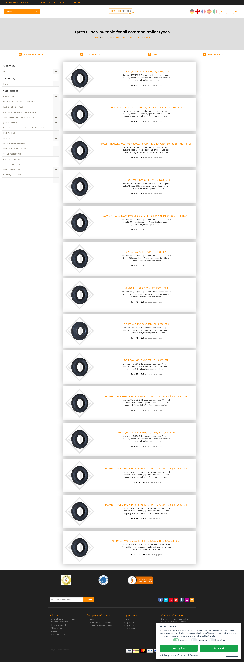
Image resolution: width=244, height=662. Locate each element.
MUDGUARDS (9, 133)
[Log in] (222, 11)
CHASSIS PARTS (10, 96)
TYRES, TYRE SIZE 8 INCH (139, 38)
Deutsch (192, 11)
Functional (202, 640)
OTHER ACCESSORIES (12, 154)
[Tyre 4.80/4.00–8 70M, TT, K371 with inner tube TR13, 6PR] (79, 114)
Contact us (82, 2)
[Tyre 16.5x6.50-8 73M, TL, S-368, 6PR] (79, 367)
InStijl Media (65, 650)
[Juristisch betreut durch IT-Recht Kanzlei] (140, 580)
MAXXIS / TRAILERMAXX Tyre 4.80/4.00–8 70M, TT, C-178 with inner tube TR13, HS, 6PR (146, 143)
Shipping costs (157, 85)
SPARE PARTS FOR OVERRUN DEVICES (19, 101)
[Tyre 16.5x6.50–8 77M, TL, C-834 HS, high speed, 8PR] (79, 403)
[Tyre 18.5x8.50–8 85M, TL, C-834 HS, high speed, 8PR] (79, 511)
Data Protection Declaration (100, 625)
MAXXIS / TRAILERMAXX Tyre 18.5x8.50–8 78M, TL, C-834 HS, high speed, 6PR (146, 468)
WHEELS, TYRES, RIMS (110, 38)
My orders (130, 622)
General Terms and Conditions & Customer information (64, 620)
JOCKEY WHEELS (10, 122)
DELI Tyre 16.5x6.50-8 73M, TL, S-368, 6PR (146, 360)
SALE (155, 54)
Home (97, 38)
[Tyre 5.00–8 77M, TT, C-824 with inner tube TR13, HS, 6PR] (79, 223)
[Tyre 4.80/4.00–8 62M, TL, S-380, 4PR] (79, 78)
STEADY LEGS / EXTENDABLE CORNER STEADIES (23, 128)
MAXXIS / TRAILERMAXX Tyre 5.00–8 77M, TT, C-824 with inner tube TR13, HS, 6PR (146, 215)
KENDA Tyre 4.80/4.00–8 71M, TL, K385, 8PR (146, 179)
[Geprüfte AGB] (103, 580)
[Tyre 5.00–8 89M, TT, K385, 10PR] (79, 295)
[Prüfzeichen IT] (66, 580)
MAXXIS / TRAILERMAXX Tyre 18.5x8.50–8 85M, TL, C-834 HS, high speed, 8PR (146, 504)
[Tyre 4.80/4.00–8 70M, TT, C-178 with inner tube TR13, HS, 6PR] (79, 150)
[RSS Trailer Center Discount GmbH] (192, 599)
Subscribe (88, 599)
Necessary (184, 640)
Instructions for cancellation (100, 622)
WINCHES (7, 138)
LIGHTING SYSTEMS (11, 169)
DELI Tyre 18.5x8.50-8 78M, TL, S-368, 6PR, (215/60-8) (146, 432)
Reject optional (178, 648)
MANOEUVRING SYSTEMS (14, 143)
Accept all (219, 648)
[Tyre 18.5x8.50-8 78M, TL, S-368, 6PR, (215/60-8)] (79, 439)
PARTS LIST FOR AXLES (13, 107)
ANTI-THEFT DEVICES (12, 159)
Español (209, 11)
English (197, 11)
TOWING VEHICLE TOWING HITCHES (18, 117)
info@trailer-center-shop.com (52, 2)
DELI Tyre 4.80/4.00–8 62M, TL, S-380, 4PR (146, 71)
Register (129, 619)
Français (203, 11)
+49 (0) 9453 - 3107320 (18, 2)
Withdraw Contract (59, 634)
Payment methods (59, 625)
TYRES (124, 38)
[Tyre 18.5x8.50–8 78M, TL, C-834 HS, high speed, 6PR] (79, 475)
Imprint (91, 619)
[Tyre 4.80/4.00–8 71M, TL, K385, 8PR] (79, 186)
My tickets (130, 625)
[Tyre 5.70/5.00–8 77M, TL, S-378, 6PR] (79, 331)
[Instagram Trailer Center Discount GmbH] (187, 599)
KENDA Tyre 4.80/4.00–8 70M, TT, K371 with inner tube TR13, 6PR (146, 107)
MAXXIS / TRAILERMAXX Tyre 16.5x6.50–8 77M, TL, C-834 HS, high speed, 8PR (146, 396)
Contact (54, 631)
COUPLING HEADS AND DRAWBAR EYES (20, 112)
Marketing (220, 640)
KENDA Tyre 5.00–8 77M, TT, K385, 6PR (146, 252)
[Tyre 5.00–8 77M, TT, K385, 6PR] (79, 259)
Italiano (215, 11)
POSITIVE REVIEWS (216, 54)
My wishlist (130, 628)
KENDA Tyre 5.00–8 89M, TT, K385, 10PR (146, 288)
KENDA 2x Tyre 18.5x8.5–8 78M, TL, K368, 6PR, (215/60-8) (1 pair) (146, 540)
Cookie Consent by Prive (232, 656)
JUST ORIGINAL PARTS (33, 54)
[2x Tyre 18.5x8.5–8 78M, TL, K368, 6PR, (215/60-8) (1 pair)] (79, 547)
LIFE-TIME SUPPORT (94, 54)
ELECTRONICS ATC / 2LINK (14, 148)
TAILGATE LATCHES (11, 164)
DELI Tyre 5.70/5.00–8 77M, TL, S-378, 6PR (146, 324)
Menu (9, 11)
